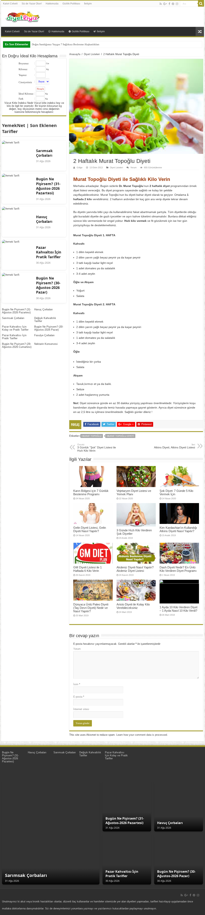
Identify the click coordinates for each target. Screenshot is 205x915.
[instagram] (177, 3)
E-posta (78, 696)
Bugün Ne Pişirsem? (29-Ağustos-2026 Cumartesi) (16, 345)
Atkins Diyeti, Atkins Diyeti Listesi (174, 446)
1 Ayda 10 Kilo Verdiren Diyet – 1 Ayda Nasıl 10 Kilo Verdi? (178, 608)
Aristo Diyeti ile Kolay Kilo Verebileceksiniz (133, 606)
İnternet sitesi (81, 709)
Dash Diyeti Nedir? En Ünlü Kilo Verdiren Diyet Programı (178, 569)
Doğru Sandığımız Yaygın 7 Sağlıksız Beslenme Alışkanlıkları (65, 44)
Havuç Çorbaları (43, 309)
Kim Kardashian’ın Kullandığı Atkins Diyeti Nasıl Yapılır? (178, 529)
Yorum (133, 167)
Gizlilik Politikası (71, 3)
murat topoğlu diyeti (120, 436)
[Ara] (201, 4)
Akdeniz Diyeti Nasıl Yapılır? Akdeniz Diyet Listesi (135, 569)
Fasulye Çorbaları (44, 335)
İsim (76, 684)
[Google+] (165, 3)
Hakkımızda (52, 3)
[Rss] (160, 3)
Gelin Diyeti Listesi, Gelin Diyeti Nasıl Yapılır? (89, 529)
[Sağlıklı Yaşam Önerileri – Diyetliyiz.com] (23, 16)
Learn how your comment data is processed (141, 734)
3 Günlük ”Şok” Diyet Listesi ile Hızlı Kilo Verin (96, 447)
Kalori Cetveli (10, 3)
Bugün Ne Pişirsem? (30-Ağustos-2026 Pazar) (48, 328)
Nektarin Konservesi (46, 343)
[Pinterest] (173, 3)
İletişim (88, 3)
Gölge (79, 167)
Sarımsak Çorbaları (13, 318)
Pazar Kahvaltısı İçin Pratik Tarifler (14, 337)
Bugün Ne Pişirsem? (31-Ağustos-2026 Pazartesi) (16, 311)
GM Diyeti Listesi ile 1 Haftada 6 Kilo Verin (87, 569)
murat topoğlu (91, 436)
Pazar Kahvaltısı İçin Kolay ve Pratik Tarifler (15, 328)
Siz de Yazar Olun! (32, 3)
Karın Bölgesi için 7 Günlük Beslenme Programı (91, 492)
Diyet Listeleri (92, 54)
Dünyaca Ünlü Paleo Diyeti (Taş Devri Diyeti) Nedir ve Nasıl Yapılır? (90, 608)
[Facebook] (169, 3)
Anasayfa (74, 54)
